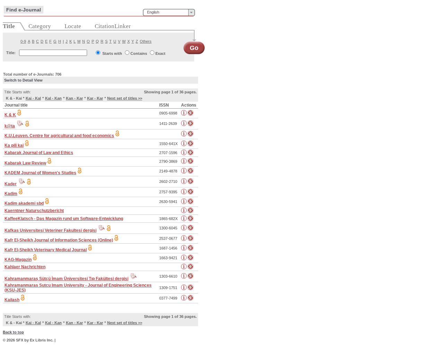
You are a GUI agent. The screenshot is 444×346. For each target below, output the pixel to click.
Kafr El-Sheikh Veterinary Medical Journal (46, 249)
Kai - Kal (33, 98)
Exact (160, 53)
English (153, 12)
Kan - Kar (74, 98)
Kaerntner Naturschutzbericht (34, 210)
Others (146, 41)
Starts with (112, 53)
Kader (11, 184)
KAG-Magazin (18, 259)
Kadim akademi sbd (24, 203)
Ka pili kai (14, 145)
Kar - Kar (95, 98)
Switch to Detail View (23, 80)
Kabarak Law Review (25, 163)
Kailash (12, 299)
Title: (11, 53)
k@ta (10, 126)
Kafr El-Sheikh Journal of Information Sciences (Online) (59, 240)
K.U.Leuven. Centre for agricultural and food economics (59, 135)
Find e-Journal (23, 9)
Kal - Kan (53, 98)
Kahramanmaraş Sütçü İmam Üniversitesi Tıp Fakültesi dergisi (66, 278)
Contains (138, 53)
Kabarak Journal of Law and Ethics (39, 152)
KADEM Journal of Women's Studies (40, 172)
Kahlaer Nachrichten (25, 266)
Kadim (11, 193)
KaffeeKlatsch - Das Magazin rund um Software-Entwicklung (64, 218)
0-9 (23, 41)
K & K (10, 114)
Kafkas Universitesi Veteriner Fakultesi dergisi (50, 230)
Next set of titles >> (124, 98)
